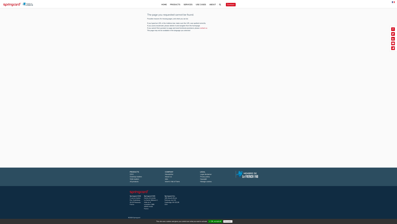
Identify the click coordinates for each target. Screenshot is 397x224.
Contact (230, 4)
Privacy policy (237, 221)
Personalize (227, 221)
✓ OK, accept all (215, 221)
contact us (203, 28)
